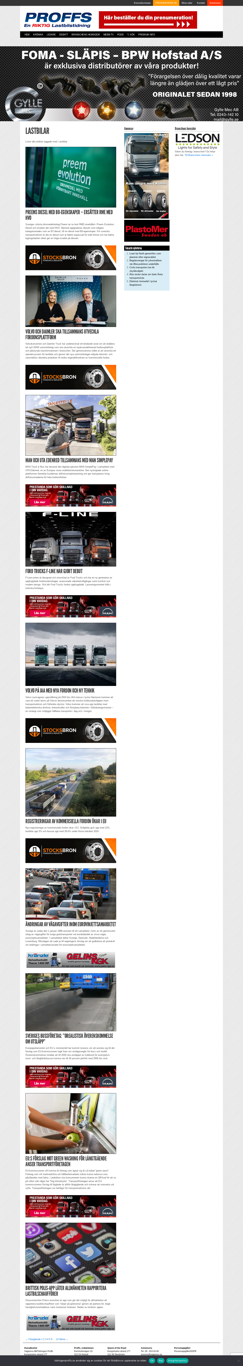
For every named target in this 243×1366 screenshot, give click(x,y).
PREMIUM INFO (146, 34)
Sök (132, 34)
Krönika (38, 34)
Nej (161, 1360)
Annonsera (215, 3)
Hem (27, 34)
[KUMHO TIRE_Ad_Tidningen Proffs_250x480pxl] (146, 175)
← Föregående (33, 1339)
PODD (120, 34)
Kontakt (201, 3)
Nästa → (63, 1339)
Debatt (63, 34)
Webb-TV (108, 34)
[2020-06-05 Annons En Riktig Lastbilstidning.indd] (71, 959)
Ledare (51, 34)
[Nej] (238, 1360)
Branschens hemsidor (86, 34)
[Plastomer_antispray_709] (147, 230)
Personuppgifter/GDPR (185, 1351)
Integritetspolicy (177, 1360)
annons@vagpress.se (151, 1354)
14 (57, 1339)
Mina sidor (187, 3)
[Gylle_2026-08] (121, 87)
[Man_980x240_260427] (70, 495)
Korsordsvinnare (142, 3)
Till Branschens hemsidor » (199, 155)
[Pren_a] (147, 19)
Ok (152, 1360)
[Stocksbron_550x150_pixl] (70, 257)
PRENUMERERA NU (166, 3)
